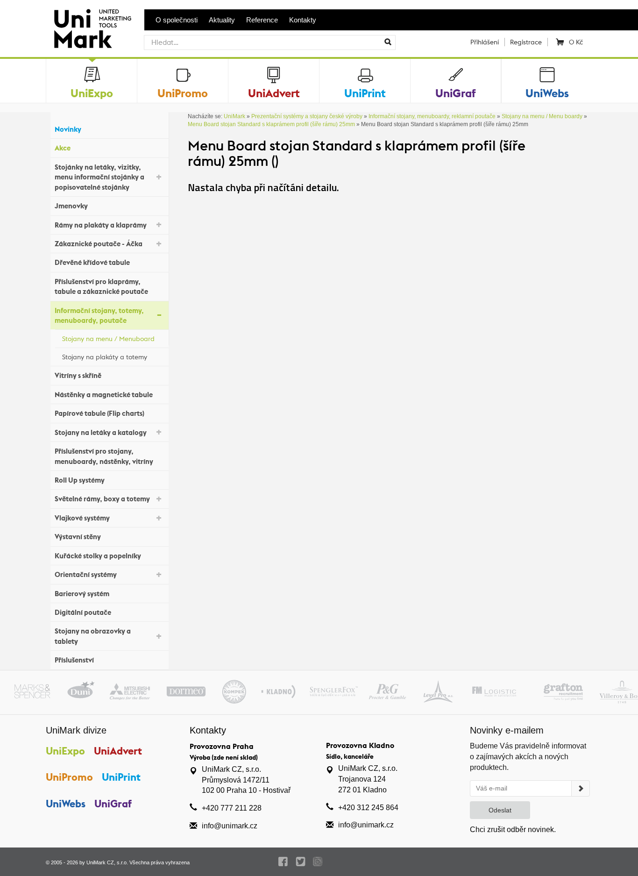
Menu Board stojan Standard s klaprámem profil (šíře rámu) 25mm (271, 124)
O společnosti (177, 20)
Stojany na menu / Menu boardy (542, 116)
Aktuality (222, 20)
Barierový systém (82, 593)
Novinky (68, 129)
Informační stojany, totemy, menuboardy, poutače (99, 315)
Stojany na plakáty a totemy (104, 357)
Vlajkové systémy (82, 517)
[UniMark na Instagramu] (318, 861)
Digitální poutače (83, 612)
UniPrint (121, 776)
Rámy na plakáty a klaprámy (101, 225)
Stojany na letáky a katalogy (101, 432)
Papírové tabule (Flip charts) (99, 413)
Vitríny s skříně (78, 375)
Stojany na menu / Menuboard (108, 338)
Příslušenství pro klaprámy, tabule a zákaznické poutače (101, 286)
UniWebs (65, 803)
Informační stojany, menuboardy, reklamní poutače (432, 116)
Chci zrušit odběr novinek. (513, 829)
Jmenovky (71, 205)
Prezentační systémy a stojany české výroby (306, 116)
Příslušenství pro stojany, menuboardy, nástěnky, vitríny (104, 456)
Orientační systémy (86, 574)
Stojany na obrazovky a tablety (93, 636)
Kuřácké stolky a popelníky (98, 555)
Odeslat (500, 810)
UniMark (234, 116)
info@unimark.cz (229, 826)
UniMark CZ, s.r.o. (107, 862)
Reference (262, 20)
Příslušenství (74, 659)
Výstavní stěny (78, 536)
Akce (63, 147)
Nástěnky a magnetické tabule (104, 394)
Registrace (526, 42)
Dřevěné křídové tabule (92, 262)
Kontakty (302, 20)
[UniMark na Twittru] (300, 861)
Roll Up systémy (80, 480)
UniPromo (69, 776)
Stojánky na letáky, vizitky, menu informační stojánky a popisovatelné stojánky (99, 177)
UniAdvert (118, 750)
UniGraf (113, 803)
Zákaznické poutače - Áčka (98, 243)
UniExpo (65, 750)
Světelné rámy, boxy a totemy (102, 498)
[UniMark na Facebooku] (283, 861)
